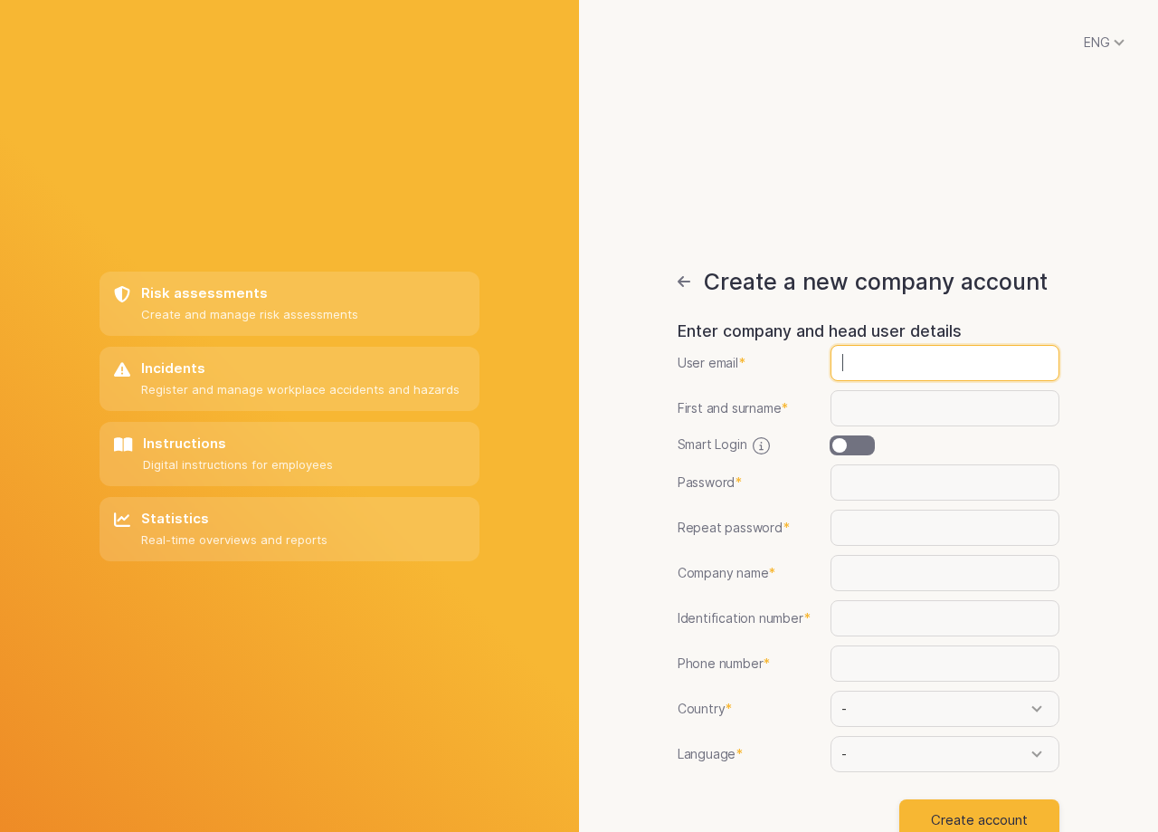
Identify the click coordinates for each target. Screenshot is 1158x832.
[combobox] (939, 708)
